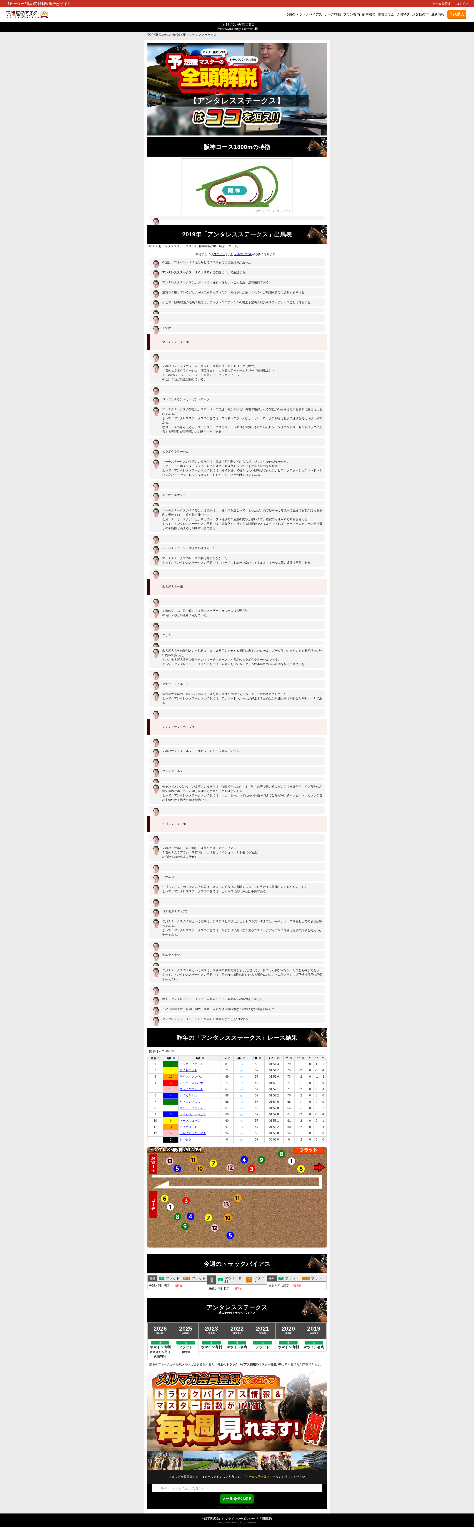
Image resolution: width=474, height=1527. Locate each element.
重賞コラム (386, 14)
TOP (150, 34)
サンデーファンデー (192, 1108)
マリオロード (188, 1126)
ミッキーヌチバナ (191, 1082)
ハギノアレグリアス (192, 1133)
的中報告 (368, 14)
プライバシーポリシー (240, 1518)
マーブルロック (189, 1120)
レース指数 (332, 14)
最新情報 (437, 14)
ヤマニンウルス (189, 1101)
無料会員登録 (441, 3)
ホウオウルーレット (192, 1114)
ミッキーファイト (191, 1064)
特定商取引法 (211, 1518)
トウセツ (185, 1139)
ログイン (462, 3)
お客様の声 (420, 14)
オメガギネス (188, 1095)
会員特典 (403, 14)
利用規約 (266, 1518)
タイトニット (188, 1070)
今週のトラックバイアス (304, 14)
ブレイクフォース (191, 1089)
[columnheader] (155, 1058)
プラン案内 (351, 14)
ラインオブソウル (191, 1076)
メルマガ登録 (243, 254)
